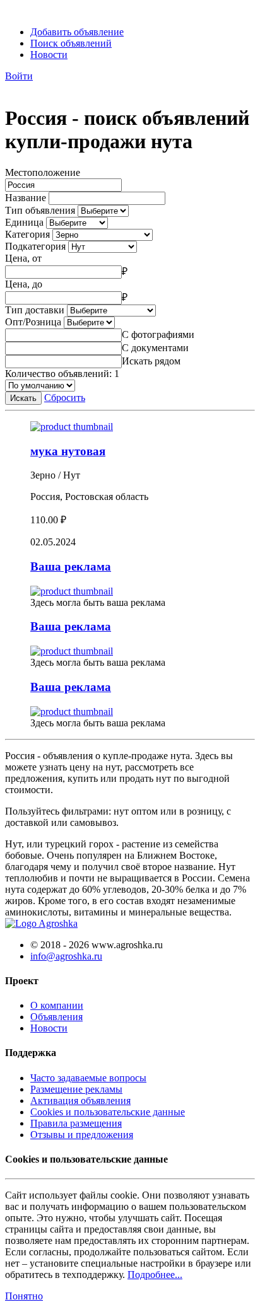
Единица (24, 222)
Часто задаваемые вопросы (88, 1077)
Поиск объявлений (71, 43)
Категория (27, 234)
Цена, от (23, 258)
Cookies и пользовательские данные (107, 1112)
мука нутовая (67, 451)
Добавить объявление (77, 31)
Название (25, 197)
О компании (56, 1005)
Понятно (24, 1296)
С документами (155, 347)
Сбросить (64, 397)
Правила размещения (76, 1123)
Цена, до (23, 284)
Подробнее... (154, 1274)
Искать (23, 398)
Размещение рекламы (76, 1089)
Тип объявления (40, 210)
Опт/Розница (33, 322)
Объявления (56, 1016)
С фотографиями (158, 334)
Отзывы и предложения (81, 1134)
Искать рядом (151, 361)
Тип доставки (34, 310)
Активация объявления (80, 1100)
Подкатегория (35, 246)
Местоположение (42, 172)
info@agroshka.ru (66, 956)
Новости (49, 54)
